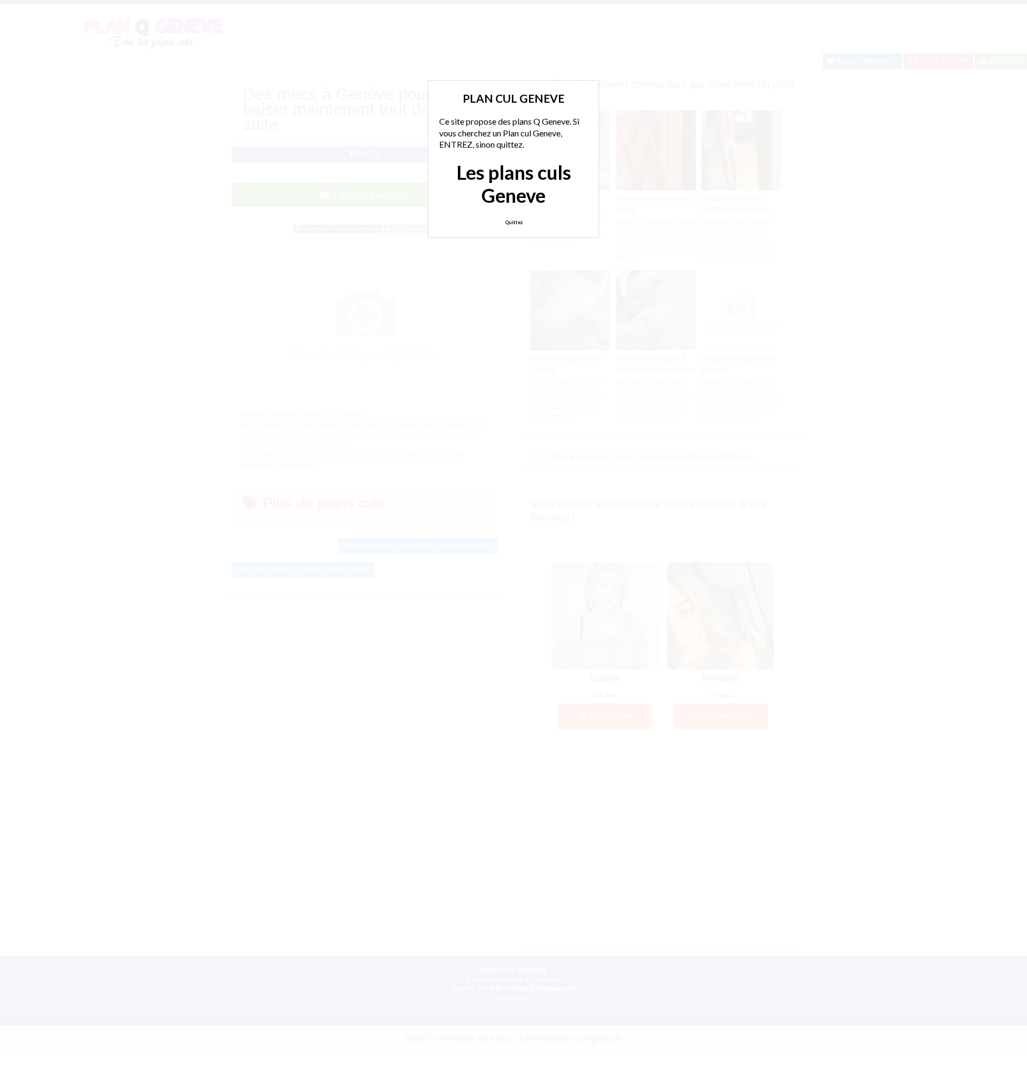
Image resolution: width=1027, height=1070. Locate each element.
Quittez (514, 222)
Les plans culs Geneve (513, 183)
